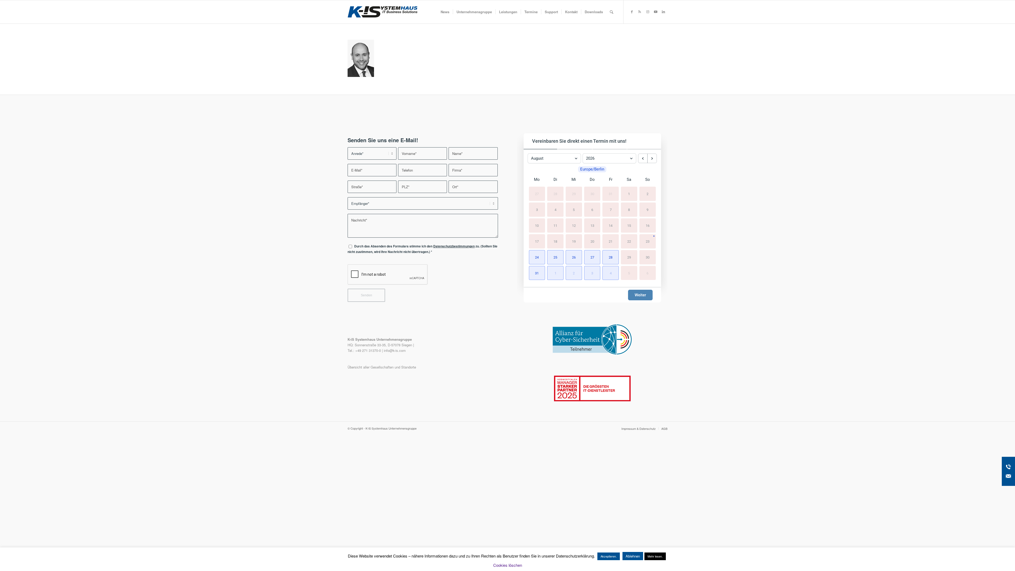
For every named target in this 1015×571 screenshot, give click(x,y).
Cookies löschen (507, 565)
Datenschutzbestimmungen (454, 246)
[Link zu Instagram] (648, 12)
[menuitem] (445, 12)
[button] (537, 257)
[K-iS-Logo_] (382, 12)
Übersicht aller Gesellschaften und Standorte (382, 367)
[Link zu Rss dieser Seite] (640, 12)
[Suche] (611, 12)
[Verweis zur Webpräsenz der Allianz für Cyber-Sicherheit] (592, 353)
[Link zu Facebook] (632, 12)
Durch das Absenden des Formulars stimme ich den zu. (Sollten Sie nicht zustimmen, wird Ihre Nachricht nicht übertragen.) (422, 249)
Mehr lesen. (655, 556)
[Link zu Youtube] (655, 12)
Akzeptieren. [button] (609, 556)
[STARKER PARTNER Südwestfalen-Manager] (592, 399)
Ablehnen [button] (633, 556)
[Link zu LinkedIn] (663, 12)
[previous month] (643, 158)
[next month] (652, 158)
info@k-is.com (395, 350)
